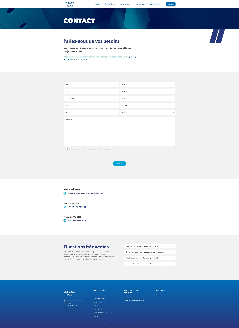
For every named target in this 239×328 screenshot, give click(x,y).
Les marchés (140, 4)
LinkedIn (157, 295)
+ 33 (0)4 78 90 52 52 (77, 207)
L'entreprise (109, 4)
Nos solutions (124, 4)
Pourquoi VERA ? (155, 4)
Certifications (98, 302)
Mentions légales (129, 297)
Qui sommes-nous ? (100, 298)
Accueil (97, 4)
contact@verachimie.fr (77, 221)
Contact (171, 4)
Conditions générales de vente (134, 300)
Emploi (96, 305)
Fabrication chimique (100, 313)
